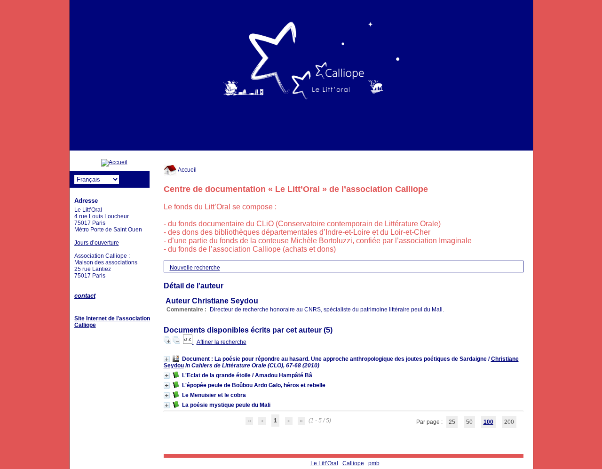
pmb (374, 463)
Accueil (187, 170)
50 (469, 422)
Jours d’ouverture (96, 242)
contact (84, 295)
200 (509, 422)
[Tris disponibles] (188, 342)
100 (488, 422)
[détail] (167, 359)
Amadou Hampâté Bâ (283, 375)
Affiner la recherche (221, 342)
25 (452, 422)
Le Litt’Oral (324, 463)
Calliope (353, 463)
